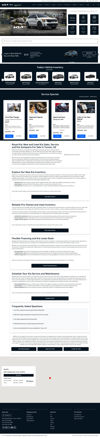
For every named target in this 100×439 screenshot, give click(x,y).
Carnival (52, 418)
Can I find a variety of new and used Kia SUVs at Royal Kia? (29, 310)
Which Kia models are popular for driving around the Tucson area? (31, 314)
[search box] (83, 11)
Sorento (52, 422)
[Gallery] (33, 22)
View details (89, 53)
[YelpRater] (14, 427)
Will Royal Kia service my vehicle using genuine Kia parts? (29, 323)
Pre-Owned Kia (77, 414)
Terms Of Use (14, 435)
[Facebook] (3, 427)
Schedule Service (93, 96)
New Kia (53, 412)
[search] (98, 5)
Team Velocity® (80, 435)
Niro (51, 416)
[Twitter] (9, 427)
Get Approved (30, 416)
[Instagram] (6, 427)
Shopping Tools (31, 412)
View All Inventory (49, 69)
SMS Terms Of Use (39, 435)
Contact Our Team (76, 349)
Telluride (52, 428)
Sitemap (19, 435)
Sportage (52, 426)
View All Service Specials (84, 96)
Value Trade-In (30, 418)
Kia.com (45, 435)
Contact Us (8, 415)
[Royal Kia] (8, 4)
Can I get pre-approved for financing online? (25, 319)
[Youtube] (12, 427)
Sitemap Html (24, 435)
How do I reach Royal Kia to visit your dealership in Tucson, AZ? (30, 328)
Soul (51, 424)
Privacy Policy (9, 435)
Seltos (51, 420)
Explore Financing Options (50, 265)
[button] (50, 378)
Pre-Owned (77, 412)
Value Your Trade (50, 349)
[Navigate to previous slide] (1, 23)
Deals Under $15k (78, 418)
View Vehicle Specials (23, 349)
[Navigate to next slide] (66, 23)
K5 (51, 414)
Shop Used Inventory (50, 230)
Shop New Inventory (50, 196)
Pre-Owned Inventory (79, 416)
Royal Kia (4, 435)
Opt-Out (34, 435)
